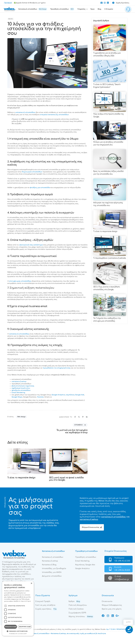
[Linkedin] (108, 3)
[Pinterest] (83, 417)
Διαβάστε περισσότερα (22, 601)
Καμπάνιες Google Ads (85, 565)
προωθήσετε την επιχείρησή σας (56, 368)
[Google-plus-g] (117, 615)
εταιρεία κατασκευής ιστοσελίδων (54, 115)
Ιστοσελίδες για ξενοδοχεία (54, 568)
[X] (79, 417)
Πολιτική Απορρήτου (78, 605)
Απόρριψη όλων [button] (25, 627)
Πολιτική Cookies (76, 609)
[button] (18, 631)
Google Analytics (58, 395)
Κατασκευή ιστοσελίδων (32, 9)
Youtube (40, 397)
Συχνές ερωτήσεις (45, 609)
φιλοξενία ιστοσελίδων (21, 390)
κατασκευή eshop (19, 381)
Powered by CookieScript (18, 633)
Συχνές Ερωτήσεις (122, 3)
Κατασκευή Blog (49, 565)
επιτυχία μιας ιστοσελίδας (20, 281)
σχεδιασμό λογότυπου (21, 388)
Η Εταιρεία (108, 9)
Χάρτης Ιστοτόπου (81, 617)
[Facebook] (75, 417)
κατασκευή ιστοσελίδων (25, 112)
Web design (21, 416)
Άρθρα (74, 601)
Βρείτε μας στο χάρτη (111, 609)
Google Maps (17, 397)
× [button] (31, 583)
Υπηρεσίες (81, 9)
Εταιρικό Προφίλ (42, 601)
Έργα (92, 9)
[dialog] (18, 608)
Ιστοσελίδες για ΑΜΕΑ (51, 572)
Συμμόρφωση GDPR (77, 613)
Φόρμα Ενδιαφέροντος (112, 605)
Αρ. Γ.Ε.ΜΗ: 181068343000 (116, 629)
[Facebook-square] (102, 3)
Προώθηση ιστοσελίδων (62, 9)
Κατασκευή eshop (50, 561)
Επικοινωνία (107, 601)
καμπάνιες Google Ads (75, 395)
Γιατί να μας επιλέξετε (45, 605)
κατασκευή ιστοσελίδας (19, 334)
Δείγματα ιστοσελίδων (52, 576)
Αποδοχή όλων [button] (10, 627)
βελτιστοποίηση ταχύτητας (23, 386)
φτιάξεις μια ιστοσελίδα (40, 187)
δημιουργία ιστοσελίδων (32, 172)
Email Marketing (18, 392)
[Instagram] (105, 3)
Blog (99, 9)
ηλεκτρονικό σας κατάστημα (31, 245)
